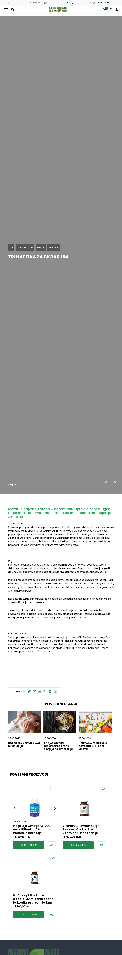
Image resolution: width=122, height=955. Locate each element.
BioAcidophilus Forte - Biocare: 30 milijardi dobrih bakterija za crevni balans (33, 899)
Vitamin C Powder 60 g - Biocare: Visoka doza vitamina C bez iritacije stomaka (81, 829)
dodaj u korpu (29, 845)
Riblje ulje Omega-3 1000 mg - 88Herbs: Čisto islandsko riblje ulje (32, 829)
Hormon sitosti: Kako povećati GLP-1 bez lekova (93, 746)
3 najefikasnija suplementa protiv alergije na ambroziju (58, 746)
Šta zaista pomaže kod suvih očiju (24, 744)
